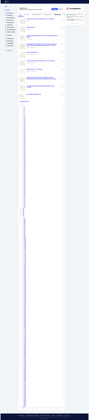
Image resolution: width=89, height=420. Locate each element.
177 (25, 338)
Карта (60, 9)
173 (25, 333)
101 (25, 238)
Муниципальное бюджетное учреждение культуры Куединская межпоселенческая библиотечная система (41, 78)
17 (24, 126)
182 (25, 345)
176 (25, 337)
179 (25, 341)
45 (24, 163)
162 (25, 318)
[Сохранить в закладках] (62, 19)
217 (25, 391)
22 (24, 133)
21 (24, 131)
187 (25, 351)
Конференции (54, 1)
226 (25, 402)
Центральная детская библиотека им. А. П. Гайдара (40, 19)
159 (25, 314)
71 (24, 197)
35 (24, 150)
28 (24, 141)
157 (25, 312)
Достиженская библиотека (34, 94)
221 (25, 396)
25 (24, 137)
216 (25, 389)
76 (24, 204)
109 (25, 248)
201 (25, 370)
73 (24, 200)
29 (24, 142)
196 (25, 363)
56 (24, 177)
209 (25, 380)
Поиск (13, 1)
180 (25, 342)
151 (25, 304)
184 (25, 347)
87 (24, 220)
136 (25, 284)
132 (25, 279)
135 (25, 283)
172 (25, 331)
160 (25, 316)
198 (25, 366)
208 (25, 379)
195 (25, 362)
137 (25, 285)
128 (25, 273)
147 (25, 298)
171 (25, 330)
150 (25, 302)
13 (24, 121)
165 (25, 322)
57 (24, 179)
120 (25, 263)
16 (24, 125)
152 (25, 305)
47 (24, 166)
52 (24, 172)
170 (25, 329)
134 (25, 281)
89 (24, 222)
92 (24, 226)
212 (25, 384)
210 (25, 381)
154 (25, 308)
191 (25, 356)
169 (25, 327)
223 (25, 398)
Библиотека (22, 1)
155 (25, 309)
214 (25, 387)
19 (24, 129)
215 (25, 388)
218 (25, 392)
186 (25, 350)
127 (25, 272)
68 (24, 193)
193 (25, 359)
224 (25, 400)
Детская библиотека (32, 52)
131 (25, 277)
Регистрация (7, 9)
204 (25, 373)
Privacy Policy (67, 415)
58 (24, 180)
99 (24, 235)
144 (25, 295)
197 (25, 364)
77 (24, 205)
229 (24, 406)
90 (24, 223)
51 (24, 171)
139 (25, 288)
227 (25, 404)
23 (24, 134)
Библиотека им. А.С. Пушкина (34, 69)
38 (24, 154)
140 (25, 289)
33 (24, 147)
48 (24, 167)
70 (24, 196)
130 (25, 276)
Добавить (54, 9)
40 (24, 156)
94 (24, 229)
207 (25, 377)
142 (25, 292)
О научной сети (21, 415)
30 (24, 143)
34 (24, 148)
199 (25, 367)
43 (24, 160)
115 (25, 256)
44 (24, 162)
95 (24, 230)
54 (24, 175)
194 (25, 360)
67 (24, 192)
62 (24, 185)
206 (25, 376)
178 (25, 339)
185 (25, 348)
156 (25, 310)
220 (25, 395)
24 (24, 135)
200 (25, 368)
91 (24, 225)
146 (25, 297)
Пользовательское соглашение (32, 415)
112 (25, 252)
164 (25, 321)
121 (25, 264)
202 (25, 371)
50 (24, 170)
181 (25, 343)
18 (24, 127)
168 (25, 326)
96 (24, 231)
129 (25, 275)
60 (24, 183)
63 (24, 187)
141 (25, 291)
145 (25, 296)
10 (24, 117)
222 (25, 397)
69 (24, 195)
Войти (6, 6)
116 (25, 258)
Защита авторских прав (45, 415)
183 (25, 346)
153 (25, 306)
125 (25, 270)
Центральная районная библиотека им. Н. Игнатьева (41, 60)
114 (25, 255)
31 (24, 145)
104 (25, 242)
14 (24, 122)
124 (25, 268)
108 (25, 247)
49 (24, 168)
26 (24, 138)
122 (25, 266)
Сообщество (73, 1)
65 (24, 189)
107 (25, 246)
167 (25, 325)
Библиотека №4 (31, 27)
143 (25, 293)
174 (25, 334)
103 (25, 241)
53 (24, 173)
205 (25, 375)
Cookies (53, 415)
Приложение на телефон (9, 50)
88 (24, 221)
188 (25, 352)
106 (25, 245)
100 (25, 237)
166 (25, 323)
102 (25, 239)
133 (25, 280)
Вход (82, 1)
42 (24, 159)
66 (24, 191)
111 (25, 251)
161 (25, 317)
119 (25, 262)
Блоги (63, 1)
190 (25, 355)
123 (25, 267)
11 (24, 118)
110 (25, 250)
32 (24, 146)
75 (24, 202)
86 (24, 218)
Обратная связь (59, 415)
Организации (42, 1)
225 (25, 401)
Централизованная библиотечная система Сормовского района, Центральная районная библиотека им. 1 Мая (42, 44)
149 (25, 301)
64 (24, 188)
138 (25, 287)
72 (24, 198)
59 (24, 181)
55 (24, 176)
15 (24, 123)
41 (24, 158)
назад (22, 101)
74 (24, 201)
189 (25, 354)
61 (24, 184)
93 (24, 227)
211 (25, 383)
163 (25, 320)
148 (25, 300)
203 (25, 372)
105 (25, 243)
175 (25, 335)
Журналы (33, 1)
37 (24, 152)
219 (25, 393)
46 (24, 164)
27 (24, 139)
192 (25, 358)
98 (24, 234)
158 (25, 313)
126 (25, 271)
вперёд (26, 101)
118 (25, 260)
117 (25, 259)
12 (24, 120)
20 (24, 130)
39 (24, 155)
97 (24, 233)
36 (24, 151)
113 (25, 254)
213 (25, 385)
